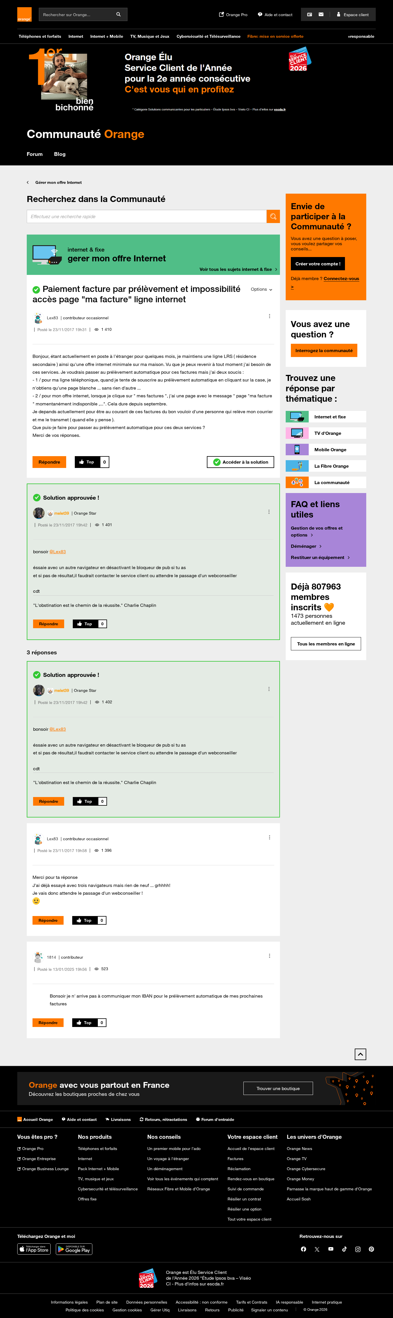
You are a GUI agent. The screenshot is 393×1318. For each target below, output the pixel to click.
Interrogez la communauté (324, 350)
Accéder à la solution (245, 462)
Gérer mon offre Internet (58, 182)
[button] (269, 316)
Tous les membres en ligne (326, 644)
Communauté (85, 133)
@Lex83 (57, 551)
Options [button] (259, 289)
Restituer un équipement (317, 557)
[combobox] (147, 216)
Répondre (49, 462)
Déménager (303, 546)
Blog (60, 154)
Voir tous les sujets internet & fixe (236, 269)
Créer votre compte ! (317, 264)
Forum (35, 154)
